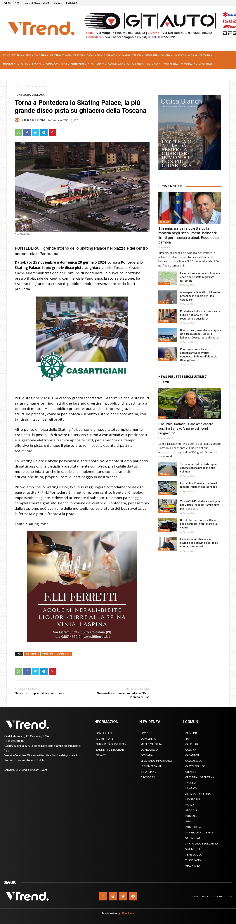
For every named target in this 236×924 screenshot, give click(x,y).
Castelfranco (195, 766)
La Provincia (149, 749)
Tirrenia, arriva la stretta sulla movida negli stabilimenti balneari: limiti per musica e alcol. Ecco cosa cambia (188, 235)
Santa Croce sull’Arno (201, 843)
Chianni (190, 771)
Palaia (189, 805)
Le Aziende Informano (156, 760)
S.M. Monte (193, 849)
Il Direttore (104, 738)
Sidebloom (127, 913)
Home (18, 86)
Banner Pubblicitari (110, 749)
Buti (188, 738)
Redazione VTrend (34, 120)
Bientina (191, 733)
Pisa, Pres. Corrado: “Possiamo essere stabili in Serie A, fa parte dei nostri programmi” (185, 428)
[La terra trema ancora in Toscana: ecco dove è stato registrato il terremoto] (167, 278)
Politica (164, 321)
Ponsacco (192, 816)
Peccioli (191, 810)
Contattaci (104, 733)
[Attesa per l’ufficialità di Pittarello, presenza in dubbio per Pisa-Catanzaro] (167, 297)
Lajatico (191, 788)
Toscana (164, 283)
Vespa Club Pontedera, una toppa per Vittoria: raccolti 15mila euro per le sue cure (200, 505)
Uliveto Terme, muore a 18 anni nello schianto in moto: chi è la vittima (198, 524)
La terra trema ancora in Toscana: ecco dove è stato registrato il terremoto (200, 277)
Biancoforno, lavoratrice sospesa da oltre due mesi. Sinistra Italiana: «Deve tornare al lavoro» (200, 334)
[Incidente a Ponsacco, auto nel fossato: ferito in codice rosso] (167, 488)
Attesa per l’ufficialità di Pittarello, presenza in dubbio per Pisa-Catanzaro (200, 296)
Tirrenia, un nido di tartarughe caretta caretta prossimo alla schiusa (198, 468)
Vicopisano (193, 860)
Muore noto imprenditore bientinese (39, 693)
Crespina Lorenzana (199, 777)
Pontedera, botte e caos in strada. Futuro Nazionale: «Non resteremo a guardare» (200, 315)
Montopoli (193, 799)
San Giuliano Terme (199, 832)
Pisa (162, 302)
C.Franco (164, 549)
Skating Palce (64, 653)
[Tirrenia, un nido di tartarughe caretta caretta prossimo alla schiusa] (167, 469)
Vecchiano (192, 865)
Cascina (190, 749)
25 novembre (32, 653)
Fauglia (190, 782)
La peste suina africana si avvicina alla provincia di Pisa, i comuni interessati (199, 543)
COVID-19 (146, 733)
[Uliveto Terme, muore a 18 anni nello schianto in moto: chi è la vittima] (167, 525)
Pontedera (30, 86)
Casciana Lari (194, 760)
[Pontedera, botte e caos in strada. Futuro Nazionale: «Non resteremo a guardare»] (167, 316)
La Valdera (148, 738)
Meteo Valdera (151, 744)
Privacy (101, 755)
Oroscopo (147, 777)
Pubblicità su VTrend (111, 744)
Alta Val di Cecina (198, 794)
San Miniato (193, 838)
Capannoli (192, 755)
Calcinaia (164, 340)
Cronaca (43, 86)
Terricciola (193, 854)
